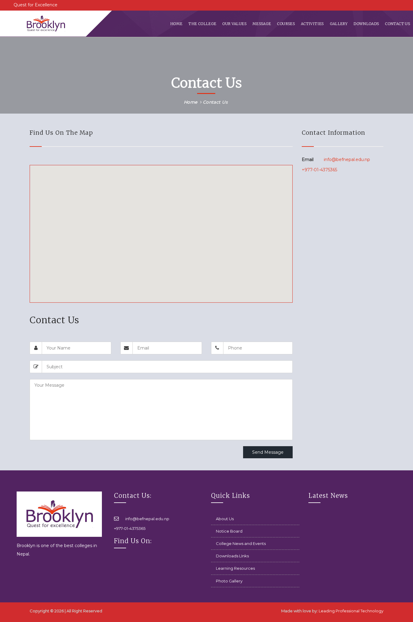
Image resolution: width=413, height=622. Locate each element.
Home (176, 23)
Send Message (268, 452)
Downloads (366, 23)
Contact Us (397, 23)
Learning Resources (235, 568)
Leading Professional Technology (351, 610)
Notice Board (229, 531)
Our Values (234, 23)
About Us (225, 518)
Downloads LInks (232, 555)
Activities (312, 23)
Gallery (339, 23)
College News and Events (241, 543)
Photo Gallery (229, 580)
